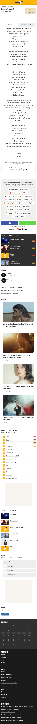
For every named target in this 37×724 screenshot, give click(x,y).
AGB (10, 677)
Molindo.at (4, 694)
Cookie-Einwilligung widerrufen (9, 683)
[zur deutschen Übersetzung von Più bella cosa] (33, 263)
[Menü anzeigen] (2, 2)
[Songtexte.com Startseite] (18, 2)
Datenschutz (4, 677)
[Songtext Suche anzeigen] (34, 2)
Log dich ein (4, 290)
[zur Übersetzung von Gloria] (34, 440)
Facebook (3, 692)
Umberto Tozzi (7, 11)
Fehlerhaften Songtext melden (18, 226)
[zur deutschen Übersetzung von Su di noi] (33, 255)
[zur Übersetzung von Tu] (34, 443)
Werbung (3, 657)
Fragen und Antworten (6, 674)
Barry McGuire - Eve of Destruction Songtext (12, 720)
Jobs (2, 660)
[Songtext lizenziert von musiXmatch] (18, 229)
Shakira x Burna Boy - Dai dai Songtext (11, 717)
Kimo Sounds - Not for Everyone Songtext (11, 715)
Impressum (4, 680)
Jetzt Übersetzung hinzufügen (17, 170)
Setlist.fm (3, 697)
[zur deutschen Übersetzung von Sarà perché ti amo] (33, 248)
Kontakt (3, 663)
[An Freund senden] (27, 223)
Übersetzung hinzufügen (27, 24)
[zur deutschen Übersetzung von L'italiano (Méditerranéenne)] (33, 240)
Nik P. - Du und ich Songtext (8, 712)
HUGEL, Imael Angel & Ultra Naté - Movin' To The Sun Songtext (17, 706)
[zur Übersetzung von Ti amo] (34, 436)
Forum (3, 671)
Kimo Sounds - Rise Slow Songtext (10, 709)
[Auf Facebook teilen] (9, 223)
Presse (3, 654)
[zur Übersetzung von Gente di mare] (34, 446)
